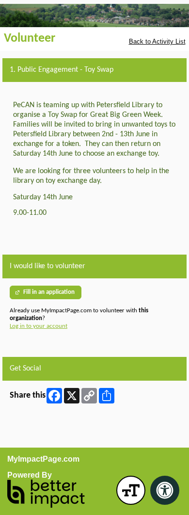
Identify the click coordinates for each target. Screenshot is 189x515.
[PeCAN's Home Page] (94, 15)
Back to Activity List (157, 41)
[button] (130, 490)
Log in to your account (38, 326)
